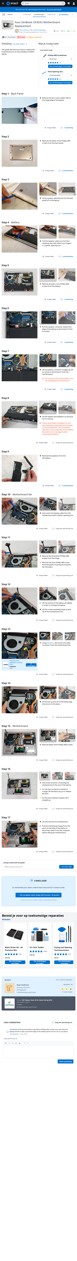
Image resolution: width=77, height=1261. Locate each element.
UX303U (10, 14)
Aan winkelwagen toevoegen (60, 66)
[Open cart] (69, 3)
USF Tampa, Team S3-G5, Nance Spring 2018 (37, 1000)
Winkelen (6, 919)
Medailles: (67, 984)
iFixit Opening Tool (55, 72)
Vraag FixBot (51, 128)
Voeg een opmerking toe (62, 860)
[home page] (12, 3)
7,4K (57, 31)
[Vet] (5, 1043)
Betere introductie (35, 37)
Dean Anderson (24, 30)
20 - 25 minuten (10, 37)
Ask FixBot (65, 867)
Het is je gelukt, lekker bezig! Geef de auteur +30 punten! (39, 895)
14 (64, 31)
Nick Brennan (14, 1034)
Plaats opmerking (65, 1061)
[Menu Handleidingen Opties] (72, 14)
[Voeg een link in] (16, 1043)
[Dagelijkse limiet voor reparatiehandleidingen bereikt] (70, 989)
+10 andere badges (67, 992)
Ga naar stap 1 (19, 44)
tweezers (50, 643)
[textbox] (38, 1052)
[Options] (3, 14)
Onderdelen (27, 14)
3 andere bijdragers (39, 30)
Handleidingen (39, 14)
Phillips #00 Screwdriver (57, 55)
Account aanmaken (54, 9)
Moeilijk (22, 37)
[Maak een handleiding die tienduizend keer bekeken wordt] (66, 989)
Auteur (8, 980)
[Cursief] (9, 1043)
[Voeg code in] (12, 1043)
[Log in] (74, 3)
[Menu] (3, 3)
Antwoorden (52, 14)
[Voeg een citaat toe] (19, 1043)
